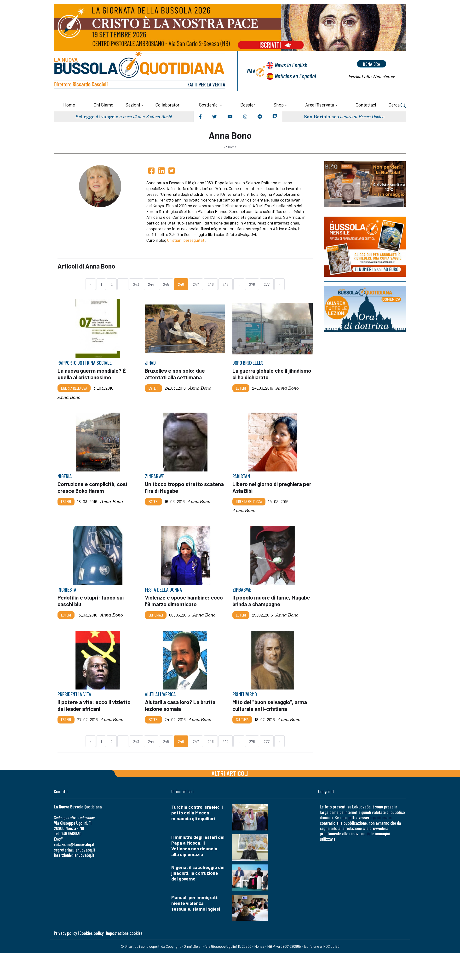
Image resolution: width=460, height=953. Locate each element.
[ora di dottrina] (365, 309)
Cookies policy (92, 933)
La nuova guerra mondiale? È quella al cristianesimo (92, 374)
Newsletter (371, 76)
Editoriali (156, 614)
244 (151, 284)
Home (69, 104)
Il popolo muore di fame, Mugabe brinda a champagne (271, 600)
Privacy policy (65, 933)
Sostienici (209, 104)
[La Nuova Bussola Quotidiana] (140, 71)
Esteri (153, 388)
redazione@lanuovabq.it (74, 844)
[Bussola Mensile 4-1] (365, 184)
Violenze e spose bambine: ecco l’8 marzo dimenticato (184, 600)
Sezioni (133, 104)
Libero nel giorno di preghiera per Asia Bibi (271, 487)
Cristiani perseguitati (186, 240)
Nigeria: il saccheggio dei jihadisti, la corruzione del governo (197, 872)
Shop (279, 104)
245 (166, 284)
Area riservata (319, 104)
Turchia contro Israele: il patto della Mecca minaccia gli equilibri (197, 812)
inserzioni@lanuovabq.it (74, 855)
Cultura (242, 719)
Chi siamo (103, 104)
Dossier (247, 104)
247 (196, 284)
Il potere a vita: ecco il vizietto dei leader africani (94, 705)
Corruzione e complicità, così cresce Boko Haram (92, 487)
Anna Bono (69, 397)
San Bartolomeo (321, 116)
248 (211, 284)
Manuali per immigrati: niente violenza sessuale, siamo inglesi (195, 903)
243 (136, 284)
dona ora (371, 64)
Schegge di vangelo (96, 116)
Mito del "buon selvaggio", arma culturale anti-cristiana (269, 705)
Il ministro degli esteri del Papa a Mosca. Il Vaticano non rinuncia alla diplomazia (197, 845)
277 (267, 284)
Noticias (295, 75)
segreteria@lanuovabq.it (74, 849)
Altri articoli (230, 773)
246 (181, 284)
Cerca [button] (394, 104)
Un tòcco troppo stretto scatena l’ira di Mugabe (184, 487)
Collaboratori (168, 104)
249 (226, 284)
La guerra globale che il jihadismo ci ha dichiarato (271, 374)
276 (252, 284)
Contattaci (366, 104)
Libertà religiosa (74, 388)
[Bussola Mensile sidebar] (365, 247)
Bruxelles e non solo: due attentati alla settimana (175, 374)
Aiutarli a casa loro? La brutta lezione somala (180, 705)
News (291, 64)
